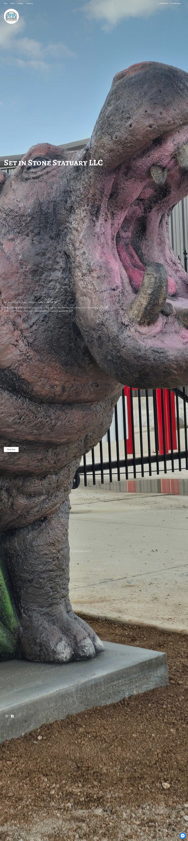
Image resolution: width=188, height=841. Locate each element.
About (12, 3)
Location (20, 3)
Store (5, 3)
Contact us (29, 3)
